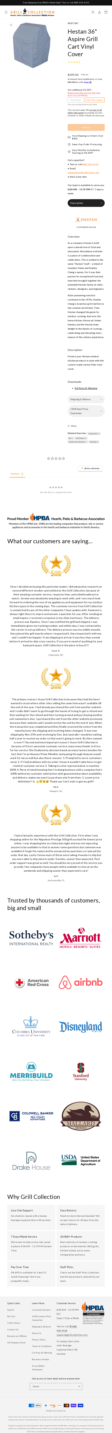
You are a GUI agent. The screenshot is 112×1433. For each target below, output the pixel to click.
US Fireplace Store (16, 1342)
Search (10, 1310)
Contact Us (13, 1329)
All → (71, 438)
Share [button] (74, 426)
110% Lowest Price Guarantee (41, 1318)
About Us (36, 1333)
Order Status (13, 1323)
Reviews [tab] (15, 473)
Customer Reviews (41, 1310)
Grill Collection (59, 1411)
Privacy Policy (39, 1339)
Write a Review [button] (91, 468)
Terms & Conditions (42, 1346)
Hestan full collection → (78, 442)
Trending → (94, 442)
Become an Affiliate (17, 1336)
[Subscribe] (79, 1386)
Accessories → (94, 433)
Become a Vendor (40, 1359)
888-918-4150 (90, 164)
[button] (6, 12)
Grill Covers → (81, 438)
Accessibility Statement (38, 1368)
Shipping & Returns (41, 1326)
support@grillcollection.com (83, 172)
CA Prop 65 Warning (42, 1352)
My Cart (11, 1316)
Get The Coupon (94, 100)
